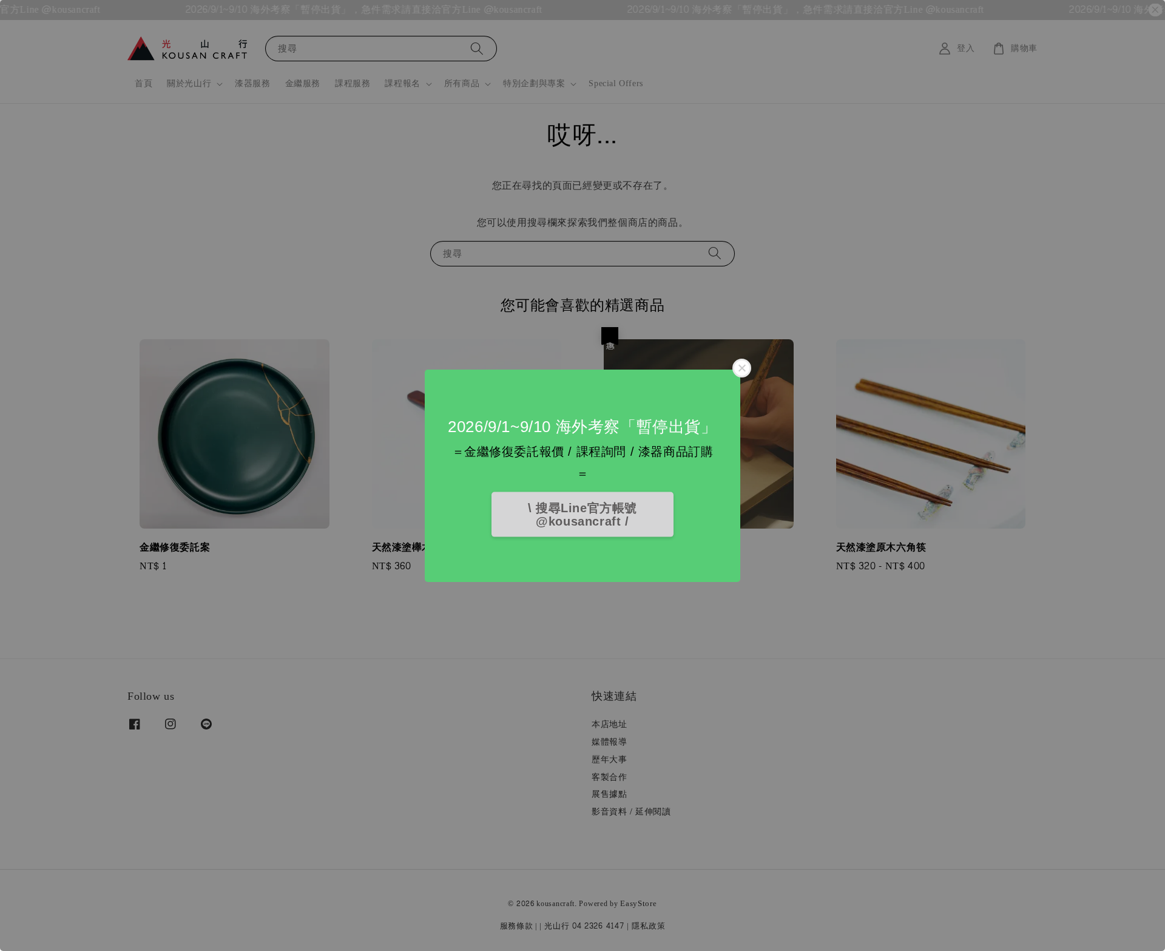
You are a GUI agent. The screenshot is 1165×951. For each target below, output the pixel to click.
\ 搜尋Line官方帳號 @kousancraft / (582, 514)
